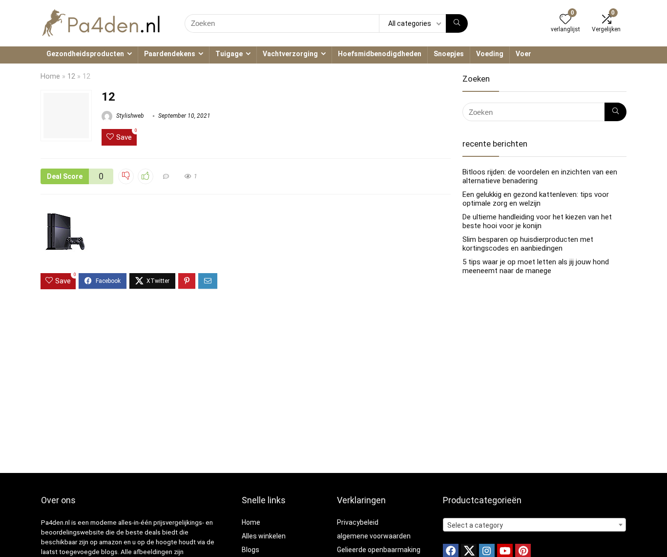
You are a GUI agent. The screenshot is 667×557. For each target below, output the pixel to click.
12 (71, 76)
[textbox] (534, 525)
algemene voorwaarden (374, 536)
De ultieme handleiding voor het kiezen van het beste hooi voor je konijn (537, 221)
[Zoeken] (457, 23)
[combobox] (534, 525)
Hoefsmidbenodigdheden (379, 54)
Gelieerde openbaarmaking (378, 550)
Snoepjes (449, 54)
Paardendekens (169, 54)
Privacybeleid (357, 522)
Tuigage (229, 54)
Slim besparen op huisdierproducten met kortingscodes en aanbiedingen (527, 244)
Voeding (489, 54)
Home (50, 76)
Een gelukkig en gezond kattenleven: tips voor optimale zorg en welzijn (535, 199)
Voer (523, 54)
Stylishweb (129, 115)
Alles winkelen (264, 536)
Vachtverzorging (290, 54)
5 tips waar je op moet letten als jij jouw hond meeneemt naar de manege (535, 266)
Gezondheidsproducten (85, 54)
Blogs (250, 550)
